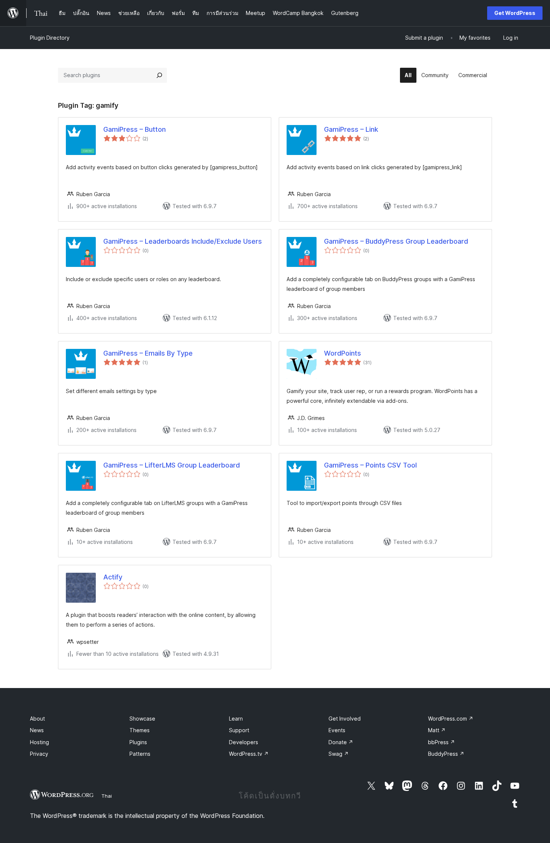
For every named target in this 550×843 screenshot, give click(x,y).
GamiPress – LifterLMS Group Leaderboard (171, 465)
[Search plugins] (159, 75)
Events (337, 730)
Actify (112, 577)
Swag (339, 754)
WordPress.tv (249, 754)
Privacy (39, 754)
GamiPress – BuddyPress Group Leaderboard (396, 241)
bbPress (441, 742)
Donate (341, 742)
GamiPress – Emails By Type (148, 353)
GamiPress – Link (351, 129)
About (37, 718)
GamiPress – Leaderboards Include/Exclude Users (182, 241)
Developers (243, 742)
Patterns (139, 754)
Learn (236, 718)
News (37, 730)
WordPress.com (450, 718)
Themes (139, 730)
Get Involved (345, 718)
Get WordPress (514, 13)
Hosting (39, 742)
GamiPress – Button (134, 129)
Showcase (142, 718)
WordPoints (342, 353)
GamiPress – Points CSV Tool (370, 465)
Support (239, 730)
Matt (437, 730)
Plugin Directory (50, 37)
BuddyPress (446, 754)
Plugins (138, 742)
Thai (106, 796)
